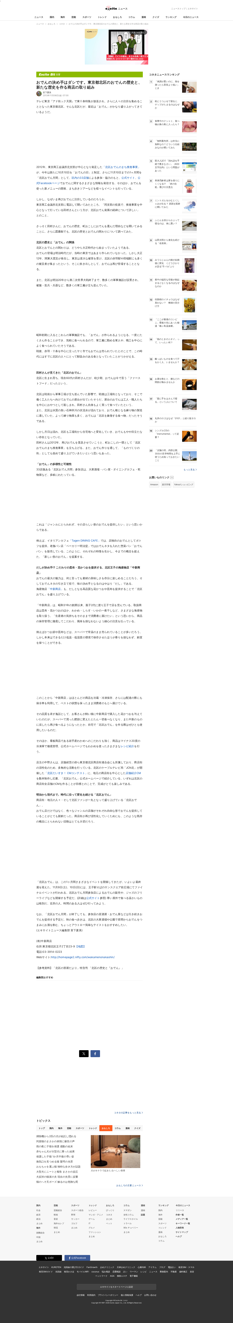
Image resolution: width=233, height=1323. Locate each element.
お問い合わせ (150, 1295)
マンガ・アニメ (96, 1214)
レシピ (143, 1271)
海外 (63, 17)
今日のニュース (191, 17)
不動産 (174, 1271)
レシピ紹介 (127, 746)
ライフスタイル (130, 1219)
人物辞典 (180, 1227)
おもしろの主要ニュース (128, 1185)
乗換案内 (164, 1271)
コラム (131, 17)
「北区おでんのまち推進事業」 (121, 167)
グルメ (92, 1227)
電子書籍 (134, 1276)
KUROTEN (56, 1267)
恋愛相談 (117, 1271)
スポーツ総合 (77, 1210)
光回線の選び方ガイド (74, 1267)
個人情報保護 (127, 1295)
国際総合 (40, 1232)
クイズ (155, 17)
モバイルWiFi (83, 1271)
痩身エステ (122, 1276)
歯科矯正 (183, 1271)
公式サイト (128, 177)
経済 (38, 1214)
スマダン (127, 1210)
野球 (73, 1214)
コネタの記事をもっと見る (127, 1112)
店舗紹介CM (133, 773)
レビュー (93, 1210)
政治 (38, 1219)
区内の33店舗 (80, 177)
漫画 (144, 17)
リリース (180, 1210)
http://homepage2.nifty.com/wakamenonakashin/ (83, 957)
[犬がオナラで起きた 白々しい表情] (115, 1151)
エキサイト (193, 8)
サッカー (75, 1219)
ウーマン (134, 1271)
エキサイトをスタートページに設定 (116, 1287)
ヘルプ (179, 1236)
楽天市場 (166, 484)
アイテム (152, 1267)
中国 (38, 1237)
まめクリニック (107, 1267)
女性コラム (128, 1214)
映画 (56, 1214)
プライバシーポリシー (108, 1295)
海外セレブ (59, 1223)
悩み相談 (106, 1271)
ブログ (162, 1267)
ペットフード (101, 1276)
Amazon (154, 484)
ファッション (95, 1232)
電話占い (172, 1267)
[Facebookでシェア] (95, 1053)
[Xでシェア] (84, 1053)
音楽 (56, 1219)
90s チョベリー (130, 1227)
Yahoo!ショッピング (183, 484)
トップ (42, 1128)
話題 (143, 1214)
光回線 (58, 1271)
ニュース (38, 17)
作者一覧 (180, 1214)
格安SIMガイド (46, 1271)
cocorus (95, 1271)
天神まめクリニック (126, 1267)
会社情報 (81, 1295)
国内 (52, 17)
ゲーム (92, 1219)
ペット (109, 1223)
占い (125, 1271)
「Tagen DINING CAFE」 (85, 540)
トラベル (127, 1223)
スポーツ (86, 17)
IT (89, 1223)
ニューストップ (178, 8)
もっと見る (189, 469)
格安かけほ (69, 1271)
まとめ (39, 1223)
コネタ (109, 1214)
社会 (38, 1210)
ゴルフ (74, 1223)
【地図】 (80, 946)
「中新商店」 (55, 589)
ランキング (171, 17)
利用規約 (91, 1295)
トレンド (102, 17)
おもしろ (117, 17)
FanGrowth (92, 1267)
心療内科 (142, 1267)
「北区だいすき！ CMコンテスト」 (66, 773)
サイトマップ (182, 1232)
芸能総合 (58, 1210)
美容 (192, 1271)
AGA (112, 1276)
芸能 (73, 17)
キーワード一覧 (183, 1223)
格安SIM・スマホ (186, 1267)
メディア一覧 (182, 1219)
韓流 (56, 1227)
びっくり (110, 1210)
